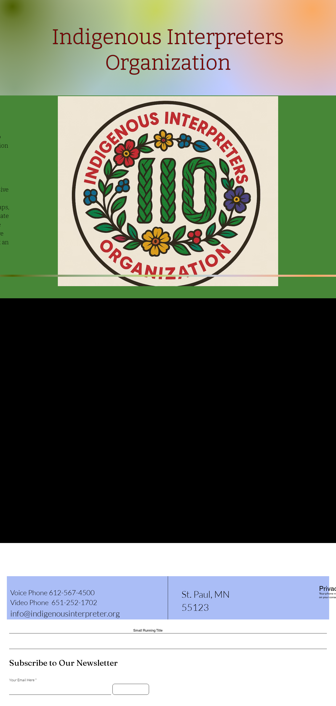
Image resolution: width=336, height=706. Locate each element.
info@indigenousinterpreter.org (65, 613)
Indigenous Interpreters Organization (69, 567)
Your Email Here (22, 680)
